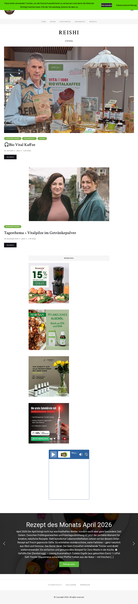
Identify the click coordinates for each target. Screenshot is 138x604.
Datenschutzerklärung (126, 5)
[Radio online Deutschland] (86, 454)
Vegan (53, 21)
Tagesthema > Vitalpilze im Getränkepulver (40, 233)
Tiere (43, 21)
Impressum (85, 585)
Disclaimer (71, 585)
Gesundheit (80, 21)
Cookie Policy (55, 585)
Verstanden (106, 5)
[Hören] (53, 454)
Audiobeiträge (12, 138)
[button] (4, 543)
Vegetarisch (65, 21)
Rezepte (93, 21)
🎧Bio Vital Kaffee (19, 144)
